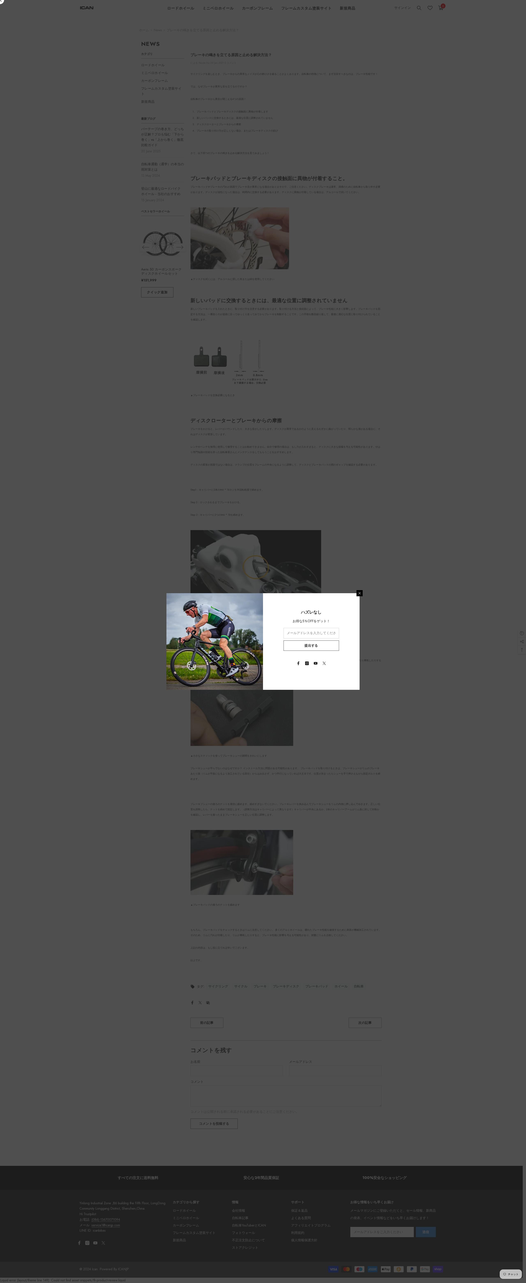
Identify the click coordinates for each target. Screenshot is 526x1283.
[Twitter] (324, 663)
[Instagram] (307, 663)
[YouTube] (315, 663)
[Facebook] (298, 663)
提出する (311, 645)
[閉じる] (359, 593)
